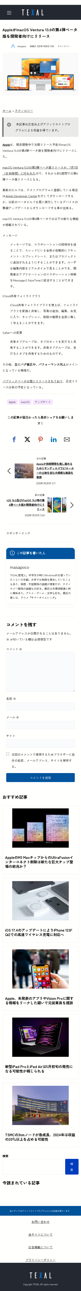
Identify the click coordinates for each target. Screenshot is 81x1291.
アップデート (43, 402)
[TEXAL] (32, 11)
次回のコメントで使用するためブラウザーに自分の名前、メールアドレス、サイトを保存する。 (43, 760)
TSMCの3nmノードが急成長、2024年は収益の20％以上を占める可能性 (40, 1137)
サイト (10, 735)
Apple (6, 144)
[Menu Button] (10, 13)
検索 (5, 1156)
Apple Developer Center (21, 196)
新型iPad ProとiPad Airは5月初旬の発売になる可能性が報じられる (39, 1069)
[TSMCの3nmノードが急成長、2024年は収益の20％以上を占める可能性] (40, 1089)
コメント (14, 649)
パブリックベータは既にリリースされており (32, 381)
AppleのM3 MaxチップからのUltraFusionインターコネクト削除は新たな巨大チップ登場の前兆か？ (39, 862)
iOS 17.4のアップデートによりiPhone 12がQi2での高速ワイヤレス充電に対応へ (38, 932)
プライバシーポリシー (40, 1260)
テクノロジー (64, 46)
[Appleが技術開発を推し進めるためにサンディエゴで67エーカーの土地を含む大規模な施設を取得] (24, 466)
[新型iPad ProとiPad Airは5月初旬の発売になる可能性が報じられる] (40, 1020)
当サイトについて (40, 1234)
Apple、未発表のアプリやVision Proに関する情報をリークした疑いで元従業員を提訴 (39, 1000)
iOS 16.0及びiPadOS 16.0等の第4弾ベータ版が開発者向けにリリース (26, 504)
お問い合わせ (40, 1221)
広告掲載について (40, 1247)
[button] (14, 439)
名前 (11, 698)
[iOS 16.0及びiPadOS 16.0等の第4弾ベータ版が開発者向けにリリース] (56, 500)
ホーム (6, 110)
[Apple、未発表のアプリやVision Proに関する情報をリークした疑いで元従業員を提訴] (40, 952)
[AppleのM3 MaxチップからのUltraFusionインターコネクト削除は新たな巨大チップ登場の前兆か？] (40, 811)
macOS (25, 402)
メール (12, 717)
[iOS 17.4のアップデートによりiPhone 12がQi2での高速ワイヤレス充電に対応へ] (40, 884)
